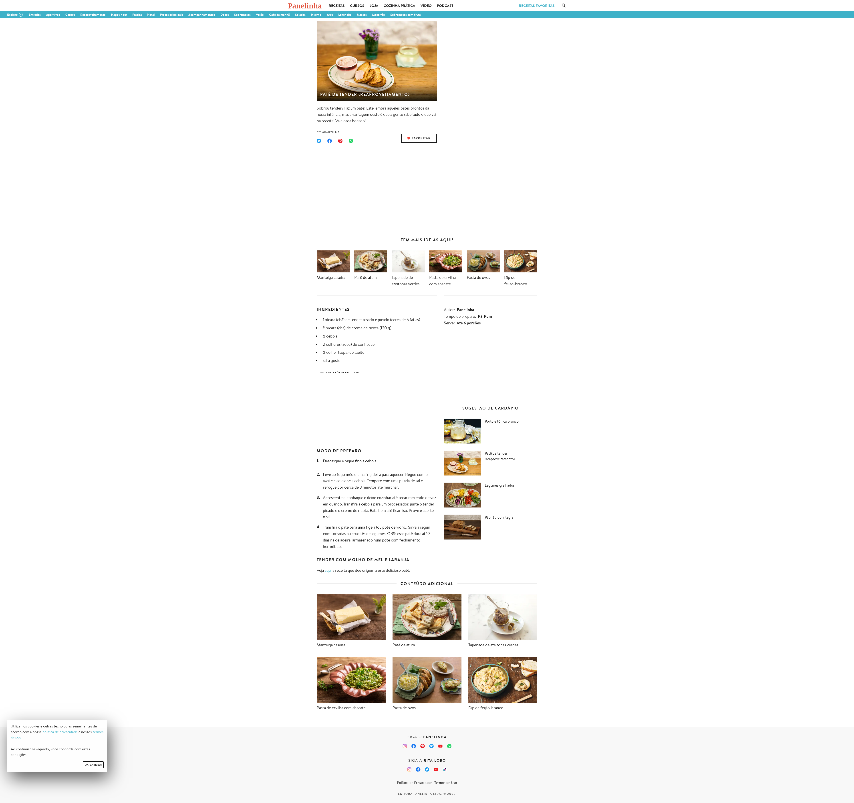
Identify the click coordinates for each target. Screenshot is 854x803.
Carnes (70, 15)
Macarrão (378, 15)
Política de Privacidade (414, 782)
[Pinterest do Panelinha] (422, 746)
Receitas (337, 5)
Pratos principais (171, 15)
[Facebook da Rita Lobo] (418, 769)
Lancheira (345, 15)
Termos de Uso (445, 782)
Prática (137, 15)
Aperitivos (53, 15)
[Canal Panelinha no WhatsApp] (449, 746)
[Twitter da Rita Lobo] (427, 769)
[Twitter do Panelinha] (431, 746)
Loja (374, 5)
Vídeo (426, 5)
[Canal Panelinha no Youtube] (440, 746)
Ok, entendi (93, 764)
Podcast (445, 5)
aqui (328, 570)
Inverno (316, 15)
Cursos (357, 5)
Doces (224, 15)
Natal (151, 15)
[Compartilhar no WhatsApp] (351, 141)
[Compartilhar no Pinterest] (340, 141)
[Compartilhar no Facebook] (329, 141)
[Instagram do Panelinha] (404, 746)
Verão (260, 15)
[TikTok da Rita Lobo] (444, 769)
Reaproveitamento (93, 15)
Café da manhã (279, 15)
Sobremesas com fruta (405, 15)
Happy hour (119, 15)
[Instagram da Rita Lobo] (409, 769)
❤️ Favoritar (419, 138)
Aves (330, 15)
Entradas (35, 15)
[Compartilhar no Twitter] (319, 141)
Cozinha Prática (399, 5)
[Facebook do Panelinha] (413, 746)
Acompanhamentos (201, 15)
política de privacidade (60, 732)
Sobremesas (242, 15)
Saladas (300, 15)
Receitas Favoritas (537, 5)
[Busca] (563, 5)
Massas (362, 15)
